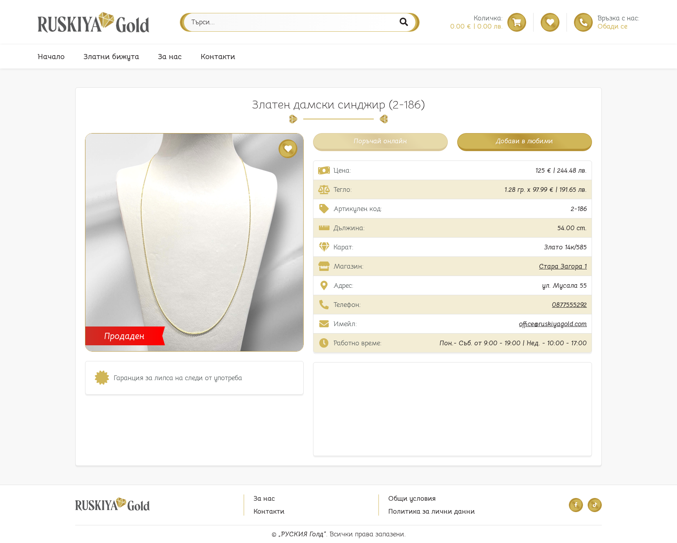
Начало (51, 56)
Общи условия (412, 498)
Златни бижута (111, 56)
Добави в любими (524, 141)
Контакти (218, 56)
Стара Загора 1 (563, 266)
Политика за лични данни (431, 511)
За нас (170, 56)
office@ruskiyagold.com (553, 324)
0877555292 (569, 305)
